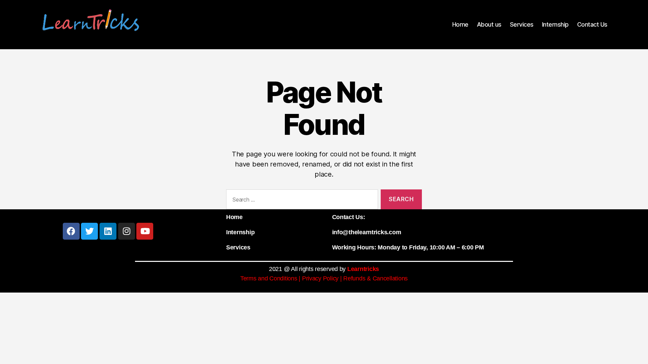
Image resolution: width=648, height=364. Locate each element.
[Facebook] (71, 231)
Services (522, 24)
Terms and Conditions (268, 278)
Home (460, 24)
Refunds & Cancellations (375, 278)
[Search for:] (300, 200)
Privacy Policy (320, 278)
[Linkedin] (108, 231)
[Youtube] (144, 231)
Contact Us (592, 24)
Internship (555, 24)
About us (489, 24)
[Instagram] (126, 231)
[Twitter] (89, 231)
